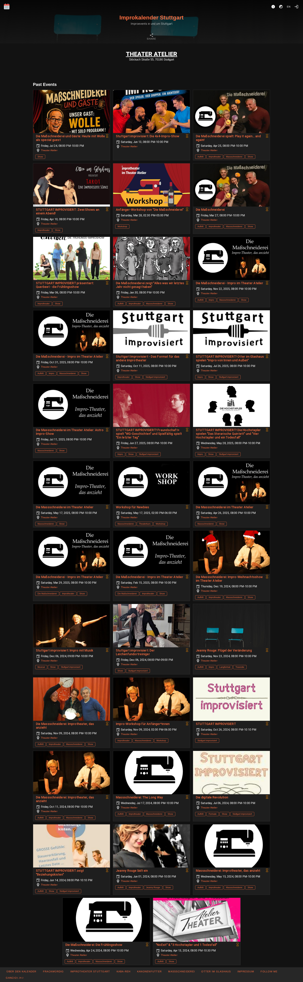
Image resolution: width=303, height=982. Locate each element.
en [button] (289, 6)
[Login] (296, 7)
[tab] (151, 37)
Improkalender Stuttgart (151, 17)
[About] (273, 7)
